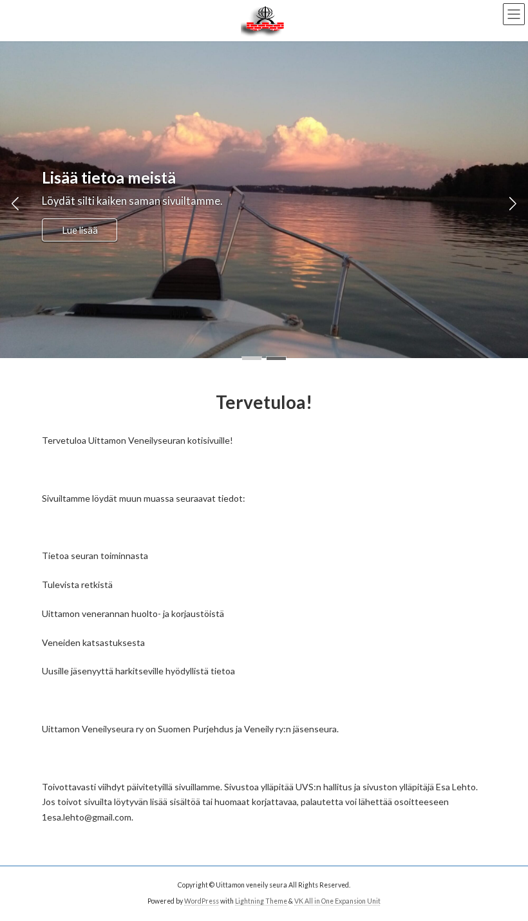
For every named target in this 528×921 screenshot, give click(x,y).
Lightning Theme (261, 901)
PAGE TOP (504, 880)
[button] (251, 358)
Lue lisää (80, 230)
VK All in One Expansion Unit (337, 901)
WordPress (201, 901)
